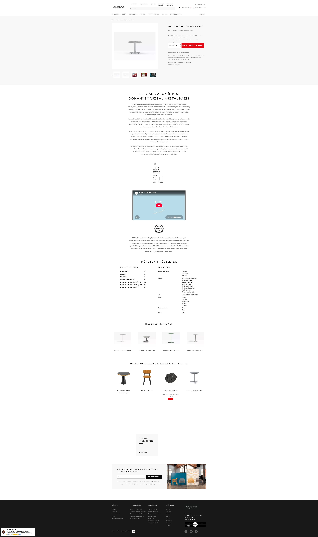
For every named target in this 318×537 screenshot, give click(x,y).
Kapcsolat (152, 4)
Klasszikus (169, 514)
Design (168, 516)
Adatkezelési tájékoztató (136, 509)
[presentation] (112, 75)
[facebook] (186, 531)
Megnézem (143, 452)
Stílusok (115, 14)
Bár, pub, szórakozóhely (154, 514)
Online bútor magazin (117, 518)
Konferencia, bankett (153, 520)
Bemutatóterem (116, 514)
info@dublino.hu (191, 519)
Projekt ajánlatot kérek (192, 45)
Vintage (168, 509)
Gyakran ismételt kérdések (137, 514)
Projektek (133, 4)
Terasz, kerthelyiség (153, 523)
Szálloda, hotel (152, 516)
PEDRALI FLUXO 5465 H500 (125, 20)
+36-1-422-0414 (190, 517)
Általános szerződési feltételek (138, 511)
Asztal (143, 14)
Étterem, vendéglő (152, 509)
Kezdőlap (114, 20)
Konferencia (154, 14)
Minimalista (169, 520)
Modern (168, 518)
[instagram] (191, 531)
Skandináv (169, 523)
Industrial (168, 511)
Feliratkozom (153, 477)
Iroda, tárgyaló (151, 518)
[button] (35, 528)
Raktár (113, 516)
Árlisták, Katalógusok (135, 518)
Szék (124, 14)
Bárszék (133, 14)
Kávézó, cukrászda (153, 511)
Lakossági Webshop (160, 4)
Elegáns (168, 525)
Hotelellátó (175, 14)
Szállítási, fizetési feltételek (137, 516)
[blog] (196, 531)
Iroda (164, 14)
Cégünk (114, 509)
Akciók (202, 14)
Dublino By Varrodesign (170, 4)
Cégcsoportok (143, 4)
